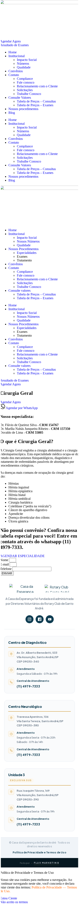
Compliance (25, 78)
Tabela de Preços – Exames (35, 105)
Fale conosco (25, 82)
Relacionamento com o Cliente (37, 86)
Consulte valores (19, 290)
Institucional (16, 56)
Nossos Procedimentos (23, 249)
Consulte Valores (19, 97)
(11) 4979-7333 (28, 686)
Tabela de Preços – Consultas (36, 101)
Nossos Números (28, 241)
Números (23, 63)
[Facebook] (40, 619)
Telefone (6, 569)
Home (12, 52)
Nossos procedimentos (23, 109)
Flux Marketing (46, 863)
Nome (4, 560)
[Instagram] (29, 619)
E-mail (5, 564)
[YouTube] (50, 619)
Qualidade (24, 67)
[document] (39, 887)
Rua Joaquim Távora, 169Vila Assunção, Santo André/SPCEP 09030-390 (38, 795)
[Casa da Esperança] (25, 588)
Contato (13, 75)
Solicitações (25, 90)
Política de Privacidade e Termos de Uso (39, 852)
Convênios (15, 71)
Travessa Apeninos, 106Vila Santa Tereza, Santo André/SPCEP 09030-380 (40, 721)
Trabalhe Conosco (29, 94)
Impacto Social (27, 60)
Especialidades (26, 253)
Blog (11, 112)
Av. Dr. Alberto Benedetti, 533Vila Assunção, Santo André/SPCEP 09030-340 (38, 657)
